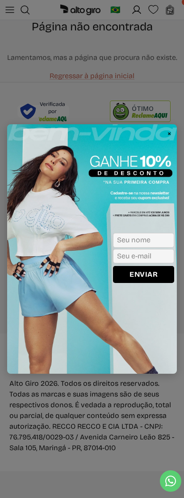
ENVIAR (144, 274)
